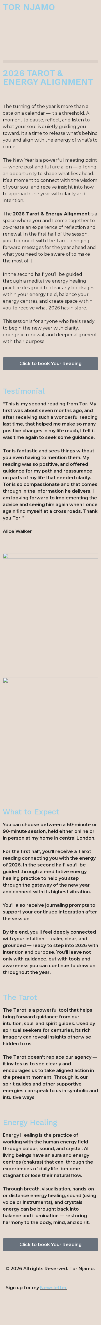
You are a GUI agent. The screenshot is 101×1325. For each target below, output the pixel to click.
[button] (50, 61)
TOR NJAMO (29, 7)
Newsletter (53, 1287)
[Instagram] (13, 1310)
